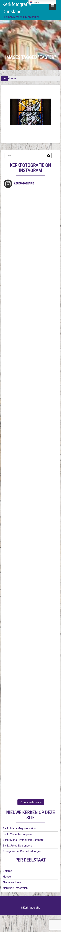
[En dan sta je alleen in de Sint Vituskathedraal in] (30, 509)
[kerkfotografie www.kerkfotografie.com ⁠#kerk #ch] (30, 327)
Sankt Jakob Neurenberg (17, 845)
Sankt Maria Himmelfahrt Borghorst (23, 839)
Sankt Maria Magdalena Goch (20, 828)
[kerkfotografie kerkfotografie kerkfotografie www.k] (30, 205)
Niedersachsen (12, 882)
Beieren (7, 870)
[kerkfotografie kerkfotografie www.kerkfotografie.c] (30, 296)
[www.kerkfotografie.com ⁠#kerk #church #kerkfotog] (30, 600)
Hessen (7, 876)
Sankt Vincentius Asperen (18, 834)
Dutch (35, 2)
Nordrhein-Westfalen (15, 888)
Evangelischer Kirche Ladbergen (22, 851)
